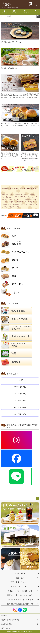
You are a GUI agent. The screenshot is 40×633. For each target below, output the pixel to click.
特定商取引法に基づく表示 (10, 620)
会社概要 (4, 615)
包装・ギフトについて (20, 587)
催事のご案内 (14, 12)
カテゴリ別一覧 (25, 12)
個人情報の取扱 (6, 624)
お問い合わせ (5, 628)
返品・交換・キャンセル (20, 582)
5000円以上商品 (20, 414)
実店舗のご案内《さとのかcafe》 (20, 595)
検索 (38, 16)
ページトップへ (37, 498)
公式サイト (4, 12)
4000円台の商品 (20, 407)
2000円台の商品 (20, 394)
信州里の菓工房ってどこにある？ (20, 600)
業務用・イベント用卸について (20, 591)
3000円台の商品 (20, 400)
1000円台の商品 (20, 387)
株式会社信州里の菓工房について (20, 604)
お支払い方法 (20, 573)
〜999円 (20, 380)
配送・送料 (20, 578)
